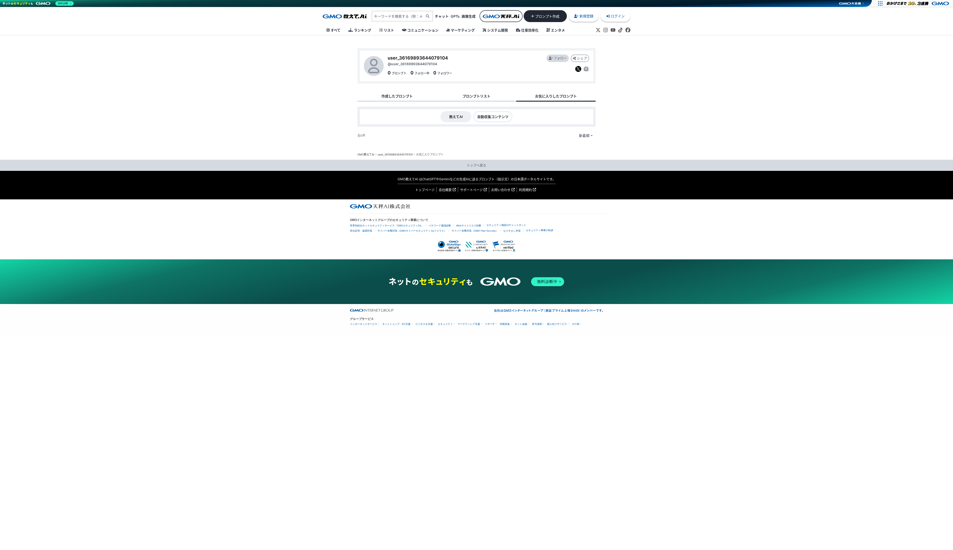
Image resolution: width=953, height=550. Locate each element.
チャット (442, 16)
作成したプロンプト (397, 96)
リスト (389, 30)
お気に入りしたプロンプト (556, 96)
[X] (598, 30)
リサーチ (490, 324)
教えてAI (456, 117)
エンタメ (558, 30)
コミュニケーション (423, 30)
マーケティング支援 (469, 324)
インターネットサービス (363, 324)
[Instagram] (605, 30)
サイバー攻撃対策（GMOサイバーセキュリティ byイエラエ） (411, 230)
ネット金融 (521, 324)
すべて (335, 30)
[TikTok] (620, 30)
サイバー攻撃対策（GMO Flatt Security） (475, 230)
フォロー (560, 58)
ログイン (618, 16)
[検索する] (428, 16)
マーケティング (463, 30)
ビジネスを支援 (424, 324)
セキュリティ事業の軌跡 (539, 230)
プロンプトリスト (476, 96)
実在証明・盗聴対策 (361, 230)
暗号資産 (537, 324)
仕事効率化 (530, 30)
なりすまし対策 (512, 230)
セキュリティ (445, 324)
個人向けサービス (557, 324)
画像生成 (469, 16)
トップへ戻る (476, 165)
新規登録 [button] (586, 16)
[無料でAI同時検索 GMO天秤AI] (501, 16)
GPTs (455, 16)
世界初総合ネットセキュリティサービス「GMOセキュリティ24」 (386, 225)
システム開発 (497, 30)
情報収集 (505, 324)
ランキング (362, 30)
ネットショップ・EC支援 (396, 324)
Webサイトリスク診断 (468, 225)
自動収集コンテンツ (493, 117)
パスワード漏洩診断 (440, 225)
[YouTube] (613, 30)
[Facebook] (627, 30)
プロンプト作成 (547, 16)
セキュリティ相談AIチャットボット (506, 225)
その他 (575, 324)
